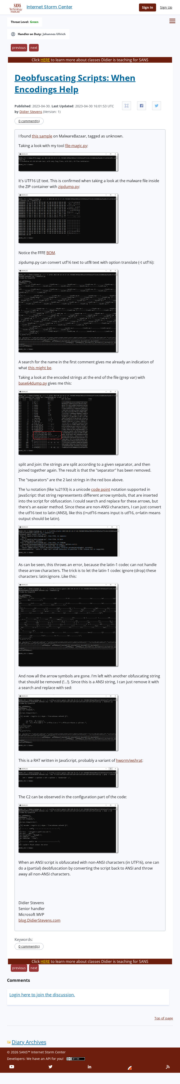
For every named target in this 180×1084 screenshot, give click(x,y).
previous (19, 47)
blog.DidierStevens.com (39, 920)
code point (100, 489)
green (34, 22)
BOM (50, 252)
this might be (39, 367)
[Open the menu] (172, 21)
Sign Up (166, 7)
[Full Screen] (126, 105)
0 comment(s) (29, 121)
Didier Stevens (30, 111)
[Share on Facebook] (141, 105)
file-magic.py (76, 145)
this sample (42, 136)
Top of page (163, 1018)
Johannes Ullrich (54, 34)
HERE (45, 59)
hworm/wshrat (129, 760)
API (48, 1058)
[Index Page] (15, 7)
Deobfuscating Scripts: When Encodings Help (75, 83)
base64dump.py (33, 383)
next (33, 47)
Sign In (147, 7)
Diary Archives (29, 1042)
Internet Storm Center (49, 7)
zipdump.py (68, 186)
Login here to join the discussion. (42, 994)
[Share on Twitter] (156, 105)
